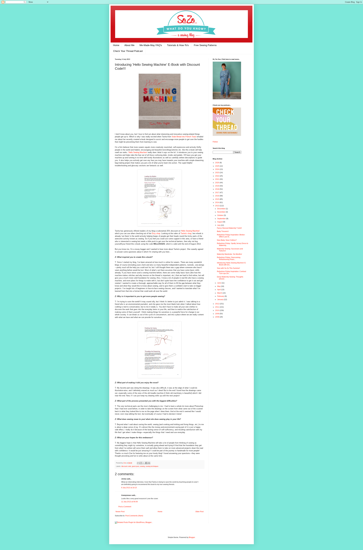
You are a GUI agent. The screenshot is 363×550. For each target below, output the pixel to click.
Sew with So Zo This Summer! (228, 268)
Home (116, 45)
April (219, 290)
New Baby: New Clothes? (227, 240)
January (220, 300)
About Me (129, 45)
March (219, 293)
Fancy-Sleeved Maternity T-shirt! (229, 228)
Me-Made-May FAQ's (151, 45)
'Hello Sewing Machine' (137, 152)
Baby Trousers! (223, 231)
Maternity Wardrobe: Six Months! (229, 254)
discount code (126, 466)
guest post (135, 466)
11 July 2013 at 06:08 (129, 502)
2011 (217, 307)
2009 (217, 314)
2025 (217, 166)
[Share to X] (143, 463)
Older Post (199, 512)
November (221, 212)
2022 (217, 176)
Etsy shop (156, 233)
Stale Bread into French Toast (184, 137)
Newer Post (120, 512)
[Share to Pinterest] (149, 463)
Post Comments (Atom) (134, 516)
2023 (217, 173)
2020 (217, 183)
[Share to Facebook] (146, 463)
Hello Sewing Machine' (190, 231)
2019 (217, 186)
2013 (217, 206)
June (219, 283)
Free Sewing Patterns (205, 45)
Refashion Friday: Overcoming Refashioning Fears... (228, 258)
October (220, 215)
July (219, 225)
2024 (217, 169)
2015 (217, 199)
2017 (217, 193)
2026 (217, 163)
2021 (217, 179)
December (221, 209)
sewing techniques (152, 466)
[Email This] (138, 463)
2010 (217, 310)
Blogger (192, 537)
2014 (217, 202)
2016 (217, 196)
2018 (217, 189)
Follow (215, 142)
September (221, 219)
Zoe (124, 463)
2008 (217, 317)
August (220, 222)
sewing (142, 466)
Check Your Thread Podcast (128, 51)
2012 (217, 304)
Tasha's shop (186, 233)
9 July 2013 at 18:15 (129, 488)
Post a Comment (124, 507)
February (221, 296)
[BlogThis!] (141, 463)
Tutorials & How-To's (178, 45)
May (219, 286)
